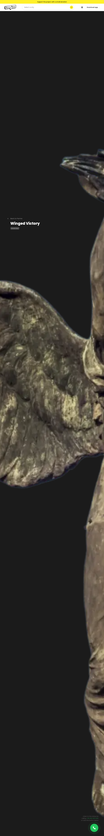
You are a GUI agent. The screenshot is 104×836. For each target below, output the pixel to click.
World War (14, 228)
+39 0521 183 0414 (92, 818)
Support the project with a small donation (52, 2)
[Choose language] (82, 7)
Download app (92, 7)
